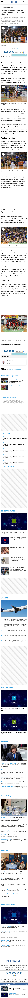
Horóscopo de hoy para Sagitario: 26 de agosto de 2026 (14, 456)
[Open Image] (3, 28)
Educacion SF (20, 969)
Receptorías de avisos (21, 979)
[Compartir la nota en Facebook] (4, 52)
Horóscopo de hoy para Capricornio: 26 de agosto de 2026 (14, 450)
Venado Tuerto (17, 369)
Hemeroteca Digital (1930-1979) (8, 979)
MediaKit (20, 983)
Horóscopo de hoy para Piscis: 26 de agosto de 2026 (15, 438)
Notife (14, 969)
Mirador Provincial (13, 967)
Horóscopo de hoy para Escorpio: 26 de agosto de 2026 (13, 462)
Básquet (11, 369)
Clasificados (18, 965)
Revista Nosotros (11, 965)
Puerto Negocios (9, 969)
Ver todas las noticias (7, 466)
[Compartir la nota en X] (7, 52)
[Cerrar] (25, 55)
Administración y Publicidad (7, 981)
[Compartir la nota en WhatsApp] (10, 52)
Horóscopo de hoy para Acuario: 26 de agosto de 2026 (13, 444)
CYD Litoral (24, 965)
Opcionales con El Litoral (11, 983)
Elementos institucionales (21, 981)
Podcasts (6, 967)
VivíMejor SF (21, 967)
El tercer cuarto (5, 124)
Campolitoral (4, 965)
